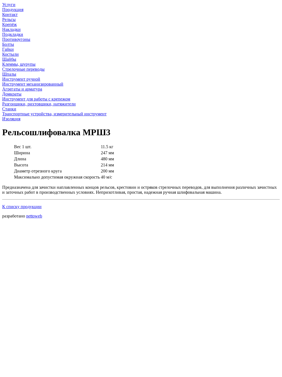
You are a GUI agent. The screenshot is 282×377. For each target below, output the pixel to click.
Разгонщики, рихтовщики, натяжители (39, 104)
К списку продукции (22, 206)
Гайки (8, 49)
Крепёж (9, 24)
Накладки (11, 29)
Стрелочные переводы (23, 69)
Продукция (12, 9)
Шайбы (9, 59)
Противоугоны (16, 39)
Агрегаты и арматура (22, 89)
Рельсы (9, 19)
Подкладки (12, 34)
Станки (9, 109)
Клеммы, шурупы (19, 64)
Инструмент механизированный (32, 84)
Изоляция (11, 118)
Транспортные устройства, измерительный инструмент (54, 113)
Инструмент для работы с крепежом (36, 99)
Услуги (8, 4)
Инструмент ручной (21, 79)
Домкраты (11, 94)
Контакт (10, 14)
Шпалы (9, 74)
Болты (8, 44)
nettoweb (34, 216)
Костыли (10, 54)
